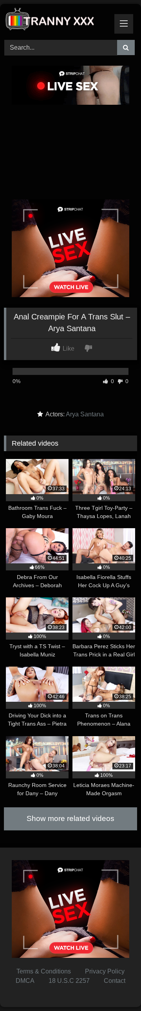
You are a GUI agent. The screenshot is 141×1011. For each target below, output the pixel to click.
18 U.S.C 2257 (69, 980)
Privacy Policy (105, 971)
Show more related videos (70, 818)
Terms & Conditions (43, 971)
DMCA (25, 980)
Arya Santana (85, 414)
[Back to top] (116, 987)
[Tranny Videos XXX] (58, 21)
